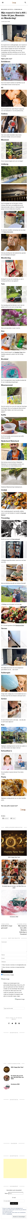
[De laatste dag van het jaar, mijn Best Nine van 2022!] (14, 872)
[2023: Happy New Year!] (14, 843)
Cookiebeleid (9, 1213)
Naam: (6, 1193)
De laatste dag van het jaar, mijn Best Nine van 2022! (14, 887)
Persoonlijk (18, 9)
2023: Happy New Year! (14, 857)
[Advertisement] (15, 1168)
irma (9, 21)
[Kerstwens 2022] (14, 902)
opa (20, 604)
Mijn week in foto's (7, 9)
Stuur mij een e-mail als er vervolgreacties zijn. (14, 965)
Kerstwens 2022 (14, 916)
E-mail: (14, 1197)
